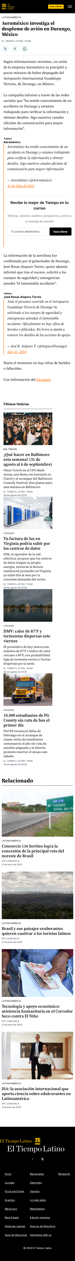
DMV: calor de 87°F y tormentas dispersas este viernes (26, 636)
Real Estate (12, 1217)
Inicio (8, 1173)
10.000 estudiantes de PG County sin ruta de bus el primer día (26, 720)
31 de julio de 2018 (20, 185)
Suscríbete (56, 6)
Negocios (11, 1208)
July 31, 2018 (16, 351)
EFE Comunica (10, 861)
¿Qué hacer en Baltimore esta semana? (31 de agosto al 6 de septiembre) (27, 459)
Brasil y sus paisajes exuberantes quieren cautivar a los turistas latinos (36, 931)
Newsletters (37, 1208)
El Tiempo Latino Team (16, 41)
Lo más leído (38, 1200)
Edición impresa (40, 1217)
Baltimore (10, 449)
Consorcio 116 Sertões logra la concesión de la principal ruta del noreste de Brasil (33, 851)
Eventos (10, 1200)
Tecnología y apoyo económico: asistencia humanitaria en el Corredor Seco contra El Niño (37, 1011)
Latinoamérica (11, 17)
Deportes (36, 1182)
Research (64, 1173)
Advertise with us (41, 1234)
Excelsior (43, 379)
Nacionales (37, 1173)
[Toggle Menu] (69, 7)
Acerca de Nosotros (42, 1226)
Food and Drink (14, 1191)
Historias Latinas (15, 1226)
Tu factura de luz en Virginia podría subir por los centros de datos (26, 543)
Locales (8, 533)
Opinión (35, 1191)
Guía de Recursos (16, 1234)
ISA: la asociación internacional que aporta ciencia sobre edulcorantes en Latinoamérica (36, 1093)
